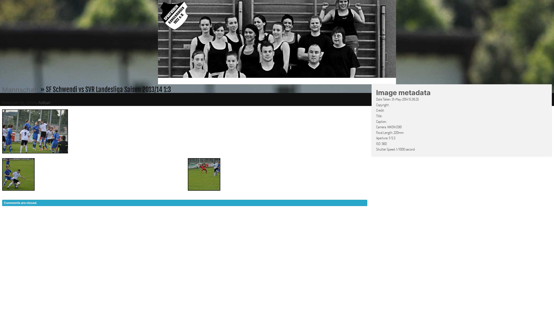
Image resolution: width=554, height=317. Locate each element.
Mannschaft (20, 90)
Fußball (44, 103)
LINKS (389, 221)
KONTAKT (315, 221)
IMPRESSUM (369, 221)
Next (400, 39)
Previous (153, 39)
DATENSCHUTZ (341, 221)
